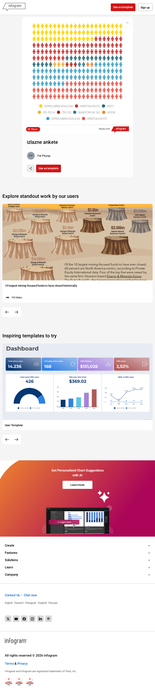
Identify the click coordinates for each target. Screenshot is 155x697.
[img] (77, 32)
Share (34, 129)
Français (53, 602)
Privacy (22, 663)
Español (42, 602)
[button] (57, 106)
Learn (9, 567)
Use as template (123, 7)
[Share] (31, 168)
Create (9, 545)
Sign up (145, 7)
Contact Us (12, 595)
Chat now (30, 595)
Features (11, 553)
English (9, 602)
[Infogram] (13, 7)
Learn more (77, 484)
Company (11, 574)
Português (30, 602)
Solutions (11, 560)
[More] (127, 23)
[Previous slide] (7, 312)
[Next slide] (16, 312)
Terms (9, 663)
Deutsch (19, 602)
